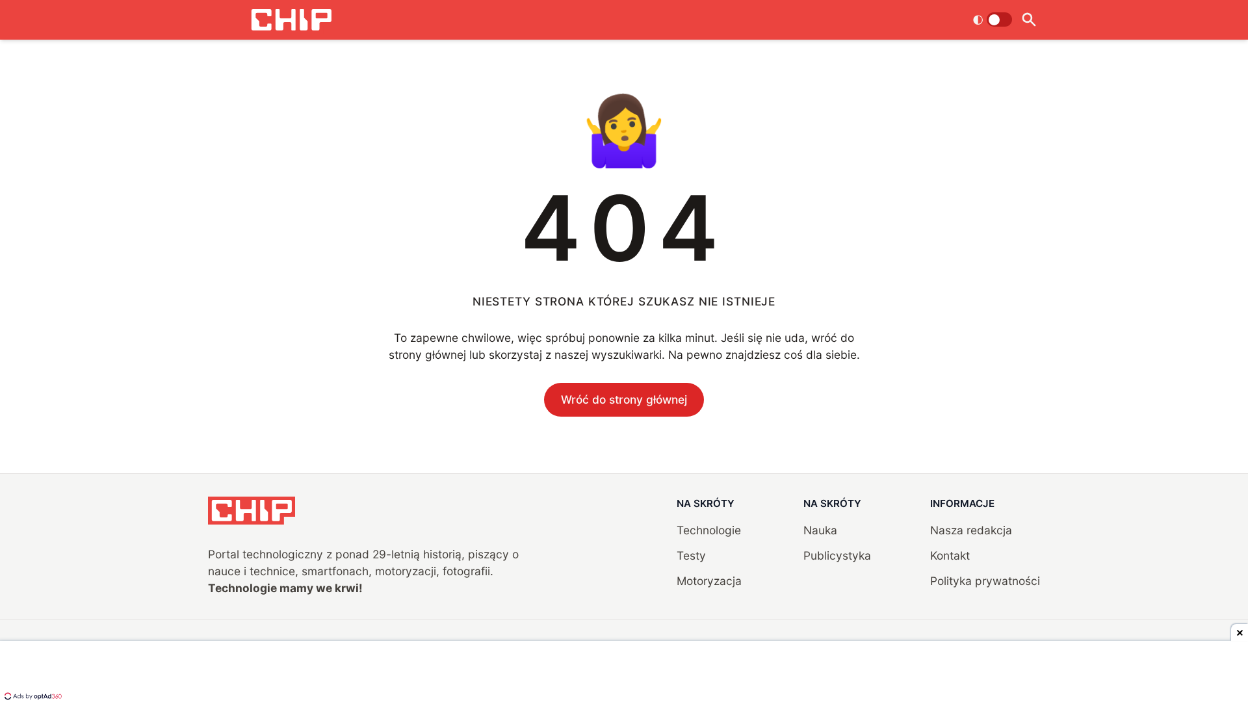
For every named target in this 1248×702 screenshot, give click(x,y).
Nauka (820, 530)
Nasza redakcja (971, 530)
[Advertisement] (624, 673)
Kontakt (950, 555)
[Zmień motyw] (992, 19)
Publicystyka (837, 555)
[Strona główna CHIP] (291, 20)
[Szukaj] (1028, 19)
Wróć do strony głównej (624, 399)
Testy (691, 555)
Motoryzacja (709, 581)
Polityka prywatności (985, 581)
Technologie (709, 530)
